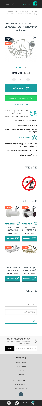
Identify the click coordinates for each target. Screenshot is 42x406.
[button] (21, 98)
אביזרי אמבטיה (24, 11)
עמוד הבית (34, 11)
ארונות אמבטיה (21, 367)
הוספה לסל (18, 88)
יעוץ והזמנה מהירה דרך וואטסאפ (19, 98)
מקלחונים (21, 370)
